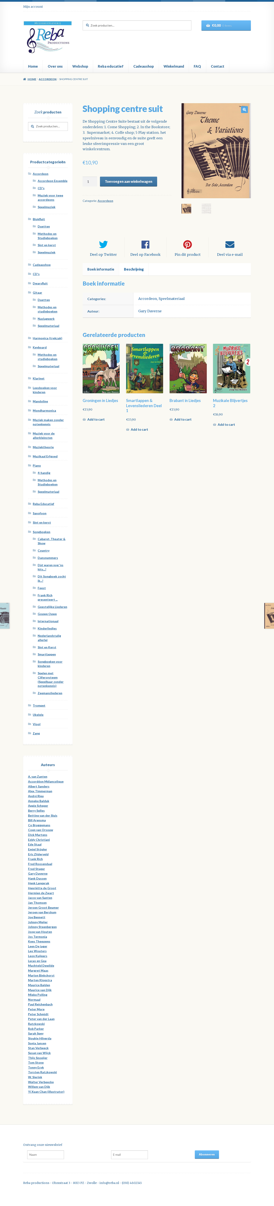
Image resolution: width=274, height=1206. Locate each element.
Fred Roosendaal (40, 864)
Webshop (80, 66)
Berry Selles (36, 810)
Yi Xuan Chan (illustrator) (46, 1091)
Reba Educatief (43, 504)
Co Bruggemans (39, 825)
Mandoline (40, 401)
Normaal (34, 999)
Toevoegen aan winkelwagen (128, 181)
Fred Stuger (36, 869)
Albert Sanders (38, 786)
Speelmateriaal (172, 298)
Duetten (44, 226)
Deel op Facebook (145, 254)
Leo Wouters (37, 951)
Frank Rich (35, 859)
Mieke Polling (37, 994)
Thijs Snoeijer (38, 1058)
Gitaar (37, 292)
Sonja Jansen (37, 1043)
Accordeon (48, 79)
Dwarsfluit (40, 283)
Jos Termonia (37, 936)
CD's (41, 188)
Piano (37, 465)
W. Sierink (35, 1077)
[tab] (101, 269)
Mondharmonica (44, 410)
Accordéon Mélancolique (46, 781)
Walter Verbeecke (41, 1082)
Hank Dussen (37, 878)
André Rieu (36, 796)
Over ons (55, 66)
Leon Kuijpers (37, 956)
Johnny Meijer (38, 922)
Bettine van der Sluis (42, 815)
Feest (42, 588)
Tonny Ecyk (36, 1067)
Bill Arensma (37, 820)
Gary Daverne (150, 311)
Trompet (39, 705)
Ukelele (38, 714)
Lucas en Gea (37, 961)
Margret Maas (38, 970)
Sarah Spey (35, 1033)
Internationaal (48, 621)
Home (33, 66)
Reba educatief (111, 66)
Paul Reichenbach (40, 1004)
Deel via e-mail (230, 254)
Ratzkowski (36, 1024)
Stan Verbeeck (38, 1048)
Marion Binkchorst (41, 975)
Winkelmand (174, 66)
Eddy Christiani (39, 839)
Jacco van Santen (40, 897)
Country (43, 550)
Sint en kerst (47, 245)
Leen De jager (37, 946)
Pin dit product (188, 254)
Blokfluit (39, 219)
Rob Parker (36, 1028)
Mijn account (33, 7)
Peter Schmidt (38, 1014)
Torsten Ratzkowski (42, 1072)
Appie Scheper (38, 805)
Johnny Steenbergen (42, 927)
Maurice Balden (39, 985)
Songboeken (41, 532)
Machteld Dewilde (41, 965)
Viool (36, 724)
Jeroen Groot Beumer (43, 907)
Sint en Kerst (47, 647)
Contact (217, 66)
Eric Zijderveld (38, 854)
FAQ (197, 66)
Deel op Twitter (103, 254)
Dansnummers (48, 558)
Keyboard (40, 347)
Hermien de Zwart (41, 893)
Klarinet (39, 378)
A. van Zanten (37, 776)
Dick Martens (37, 835)
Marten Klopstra (40, 980)
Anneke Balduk (38, 801)
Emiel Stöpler (37, 849)
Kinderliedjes (47, 628)
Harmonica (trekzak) (47, 338)
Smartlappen (47, 654)
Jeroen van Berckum (42, 912)
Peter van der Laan (41, 1019)
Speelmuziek (46, 207)
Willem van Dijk (39, 1086)
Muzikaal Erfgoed (45, 456)
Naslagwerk (46, 318)
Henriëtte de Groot (42, 888)
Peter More (36, 1009)
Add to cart (96, 419)
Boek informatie (100, 269)
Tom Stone (36, 1062)
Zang (36, 733)
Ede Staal (35, 844)
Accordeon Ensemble (52, 181)
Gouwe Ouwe (47, 614)
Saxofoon (39, 513)
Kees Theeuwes (39, 941)
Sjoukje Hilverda (39, 1038)
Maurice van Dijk (40, 990)
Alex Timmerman (40, 791)
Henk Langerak (38, 883)
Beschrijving (134, 269)
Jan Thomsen (37, 902)
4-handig (44, 473)
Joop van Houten (40, 932)
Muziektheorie (43, 447)
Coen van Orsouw (40, 830)
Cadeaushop (143, 66)
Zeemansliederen (50, 693)
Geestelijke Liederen (52, 607)
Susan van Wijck (39, 1053)
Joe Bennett (36, 917)
